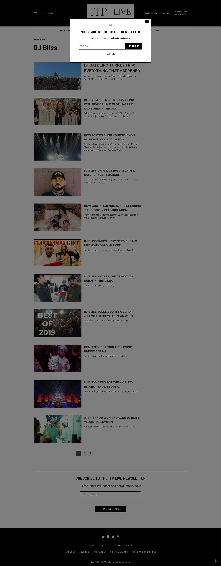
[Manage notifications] (216, 561)
